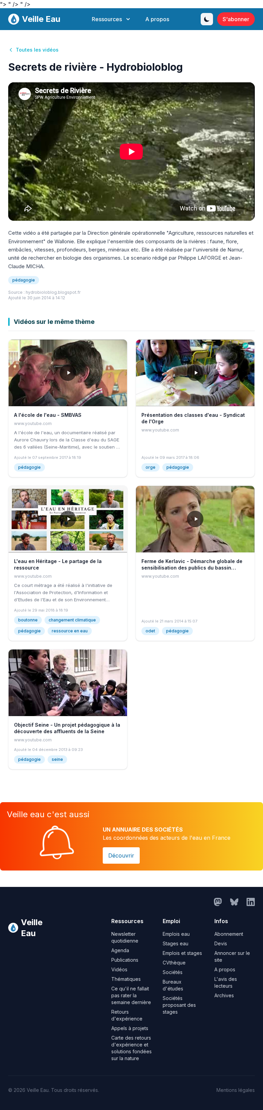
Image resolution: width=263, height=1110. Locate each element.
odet (150, 630)
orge (150, 467)
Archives (224, 995)
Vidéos (119, 969)
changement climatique (72, 619)
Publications (124, 960)
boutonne (28, 619)
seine (57, 759)
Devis (220, 943)
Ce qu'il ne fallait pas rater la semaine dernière (131, 995)
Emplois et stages (182, 953)
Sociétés (173, 972)
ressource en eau (70, 630)
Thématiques (126, 979)
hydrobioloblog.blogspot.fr (53, 292)
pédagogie (23, 280)
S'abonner (236, 19)
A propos (157, 19)
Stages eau (175, 943)
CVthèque (174, 962)
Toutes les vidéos (37, 50)
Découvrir (121, 855)
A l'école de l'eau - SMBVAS (48, 415)
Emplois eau (176, 934)
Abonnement (228, 934)
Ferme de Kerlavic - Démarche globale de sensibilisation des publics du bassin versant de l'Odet (191, 567)
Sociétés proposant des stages (179, 1005)
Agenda (120, 950)
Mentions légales (235, 1090)
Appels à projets (129, 1028)
